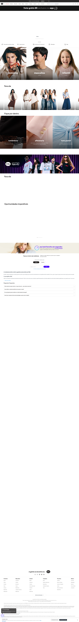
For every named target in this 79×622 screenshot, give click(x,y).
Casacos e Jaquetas (60, 584)
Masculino (42, 262)
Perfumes (72, 580)
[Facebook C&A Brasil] (43, 574)
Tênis (44, 587)
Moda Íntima (5, 591)
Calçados (30, 587)
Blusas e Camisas (59, 582)
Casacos (5, 587)
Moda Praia (5, 589)
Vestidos (5, 584)
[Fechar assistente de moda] (15, 609)
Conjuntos (30, 582)
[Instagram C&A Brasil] (35, 574)
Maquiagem (72, 582)
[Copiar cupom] (48, 1)
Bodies (30, 580)
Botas (44, 580)
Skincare (72, 584)
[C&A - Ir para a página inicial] (2, 4)
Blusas (5, 580)
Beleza (72, 578)
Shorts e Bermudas (60, 587)
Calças (5, 582)
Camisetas (17, 580)
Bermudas (17, 584)
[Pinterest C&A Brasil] (39, 574)
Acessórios (72, 587)
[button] (59, 4)
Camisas (17, 582)
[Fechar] (77, 620)
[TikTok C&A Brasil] (37, 574)
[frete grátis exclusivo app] (39, 10)
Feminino (36, 262)
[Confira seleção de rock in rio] (39, 173)
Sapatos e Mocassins (46, 582)
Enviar (46, 266)
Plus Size (59, 578)
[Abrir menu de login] (73, 3)
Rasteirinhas (45, 584)
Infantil (30, 578)
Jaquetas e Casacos (19, 589)
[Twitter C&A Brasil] (41, 574)
